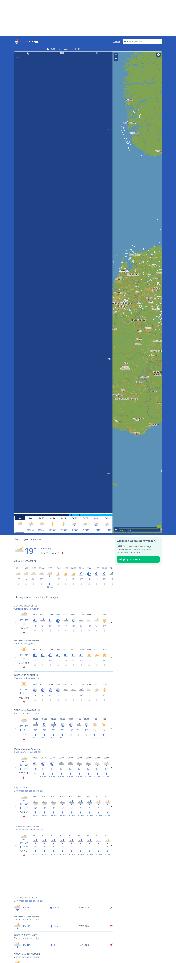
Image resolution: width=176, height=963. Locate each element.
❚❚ (116, 529)
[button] (137, 292)
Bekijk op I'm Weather (130, 559)
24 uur (116, 41)
